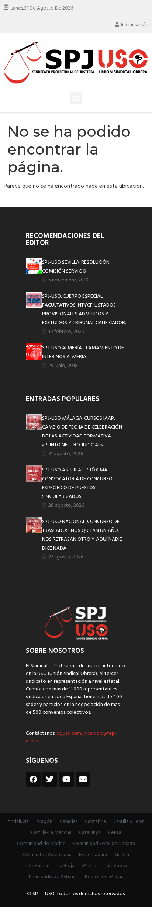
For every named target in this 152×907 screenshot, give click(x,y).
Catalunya (90, 832)
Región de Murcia (104, 877)
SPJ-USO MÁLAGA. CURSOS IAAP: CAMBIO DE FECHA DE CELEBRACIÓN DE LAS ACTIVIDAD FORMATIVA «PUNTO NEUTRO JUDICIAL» (82, 431)
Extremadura (93, 855)
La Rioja (66, 866)
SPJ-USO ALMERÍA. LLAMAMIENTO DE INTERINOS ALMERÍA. (83, 352)
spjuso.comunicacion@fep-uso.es (71, 737)
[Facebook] (33, 779)
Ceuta (114, 832)
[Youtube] (66, 779)
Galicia (121, 855)
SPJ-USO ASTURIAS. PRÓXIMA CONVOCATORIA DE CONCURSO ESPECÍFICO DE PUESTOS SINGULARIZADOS (77, 483)
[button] (76, 98)
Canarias (68, 821)
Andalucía (18, 821)
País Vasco (115, 866)
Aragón (44, 821)
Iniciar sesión (134, 25)
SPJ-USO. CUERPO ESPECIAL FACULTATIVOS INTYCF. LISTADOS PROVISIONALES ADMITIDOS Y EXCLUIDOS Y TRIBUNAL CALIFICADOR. (84, 309)
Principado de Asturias (53, 877)
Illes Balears (37, 866)
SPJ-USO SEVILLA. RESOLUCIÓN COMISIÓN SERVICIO (76, 267)
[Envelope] (83, 779)
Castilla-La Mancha (51, 832)
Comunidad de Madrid (41, 844)
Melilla (89, 866)
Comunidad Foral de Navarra (104, 844)
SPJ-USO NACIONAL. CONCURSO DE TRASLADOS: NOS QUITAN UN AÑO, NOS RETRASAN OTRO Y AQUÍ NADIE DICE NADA (82, 535)
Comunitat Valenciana (47, 855)
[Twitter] (49, 779)
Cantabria (95, 821)
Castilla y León (129, 821)
